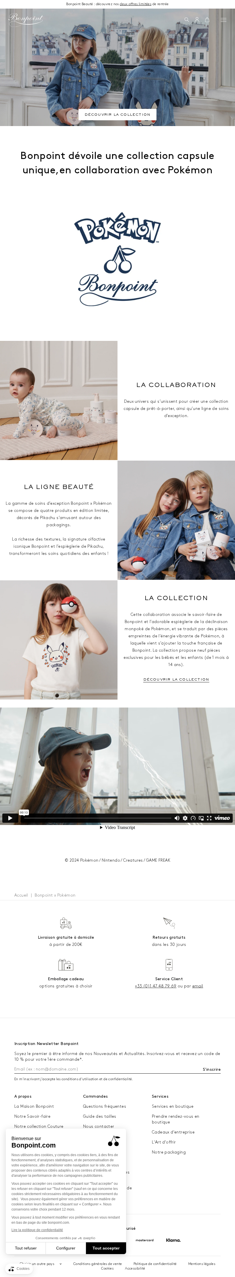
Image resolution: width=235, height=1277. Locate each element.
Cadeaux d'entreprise (173, 1132)
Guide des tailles (99, 1116)
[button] (186, 20)
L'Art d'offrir (164, 1142)
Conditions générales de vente (97, 1264)
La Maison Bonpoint (34, 1106)
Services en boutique (172, 1106)
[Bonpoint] (26, 20)
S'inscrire (212, 1069)
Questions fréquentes (104, 1106)
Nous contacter (98, 1126)
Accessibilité (135, 1268)
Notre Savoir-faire (32, 1116)
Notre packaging (169, 1152)
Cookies (107, 1268)
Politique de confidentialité (155, 1264)
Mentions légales (201, 1264)
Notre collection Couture (39, 1126)
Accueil (21, 895)
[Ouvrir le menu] (223, 19)
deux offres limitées (135, 4)
